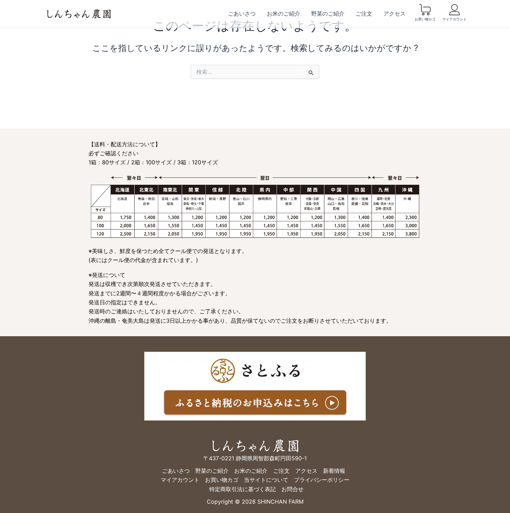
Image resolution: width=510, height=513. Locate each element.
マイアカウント (454, 19)
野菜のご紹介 (328, 14)
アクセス (394, 14)
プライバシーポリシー (321, 479)
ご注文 (364, 14)
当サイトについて (266, 479)
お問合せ (292, 489)
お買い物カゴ (425, 19)
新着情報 (334, 470)
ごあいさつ (242, 14)
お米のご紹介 (283, 14)
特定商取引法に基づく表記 (242, 489)
